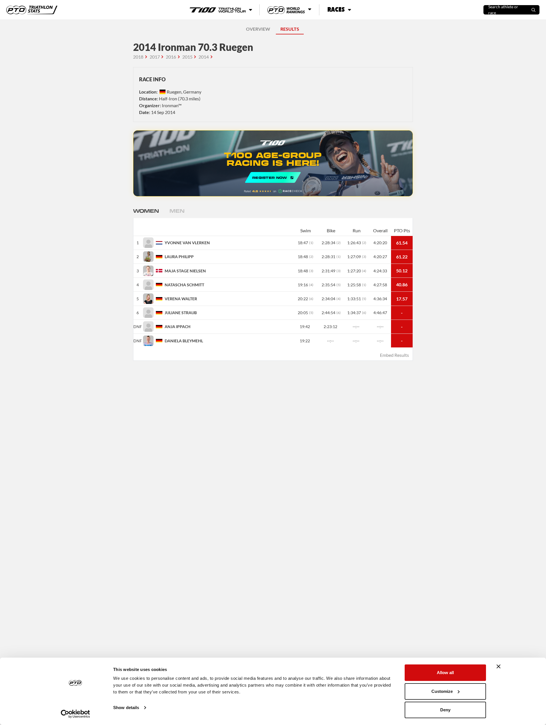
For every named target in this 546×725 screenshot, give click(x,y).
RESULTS (289, 29)
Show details (126, 707)
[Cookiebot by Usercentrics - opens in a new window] (75, 714)
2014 (203, 56)
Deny (445, 709)
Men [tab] (176, 211)
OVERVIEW (258, 29)
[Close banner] (498, 666)
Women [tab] (146, 211)
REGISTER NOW (273, 163)
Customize (442, 691)
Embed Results (394, 355)
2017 (155, 56)
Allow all (445, 672)
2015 (187, 56)
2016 (171, 56)
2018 (138, 56)
